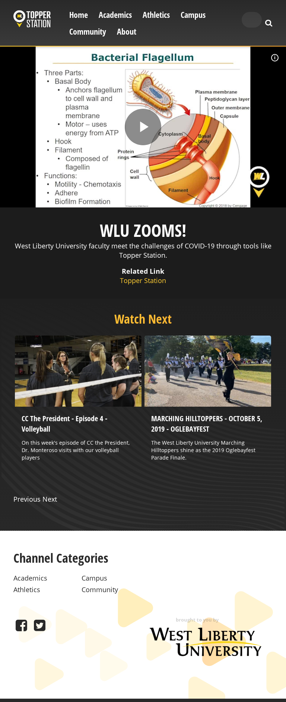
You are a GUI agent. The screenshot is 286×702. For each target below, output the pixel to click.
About (126, 31)
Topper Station (143, 280)
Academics (115, 14)
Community (87, 31)
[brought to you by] (205, 653)
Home (78, 14)
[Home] (32, 20)
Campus (193, 14)
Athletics (156, 14)
